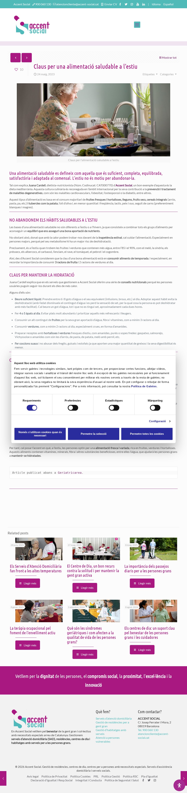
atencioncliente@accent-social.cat (77, 4)
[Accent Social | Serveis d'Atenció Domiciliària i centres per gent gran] (32, 24)
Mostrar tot (169, 57)
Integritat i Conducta (88, 780)
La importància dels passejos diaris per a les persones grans (147, 568)
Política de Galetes (144, 386)
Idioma (156, 4)
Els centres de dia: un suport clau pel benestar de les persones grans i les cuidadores (149, 632)
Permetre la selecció (93, 433)
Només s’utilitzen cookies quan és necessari (40, 434)
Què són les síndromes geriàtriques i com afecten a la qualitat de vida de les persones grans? (91, 634)
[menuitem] (168, 4)
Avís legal (33, 776)
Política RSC (130, 776)
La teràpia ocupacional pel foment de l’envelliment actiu (32, 630)
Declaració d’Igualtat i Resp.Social (51, 780)
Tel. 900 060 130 (148, 730)
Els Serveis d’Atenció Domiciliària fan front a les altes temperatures (36, 568)
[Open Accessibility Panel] (179, 785)
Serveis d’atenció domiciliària (114, 718)
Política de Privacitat (54, 776)
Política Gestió (111, 776)
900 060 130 (43, 4)
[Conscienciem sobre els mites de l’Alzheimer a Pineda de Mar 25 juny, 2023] (184, 778)
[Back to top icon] (169, 785)
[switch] (73, 408)
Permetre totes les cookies (147, 433)
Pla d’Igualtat (149, 776)
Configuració (157, 421)
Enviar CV (110, 4)
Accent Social (124, 185)
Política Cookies (80, 776)
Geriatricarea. (70, 472)
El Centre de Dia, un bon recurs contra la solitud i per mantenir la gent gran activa (93, 570)
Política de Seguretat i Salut (122, 780)
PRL (96, 776)
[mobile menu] (137, 25)
